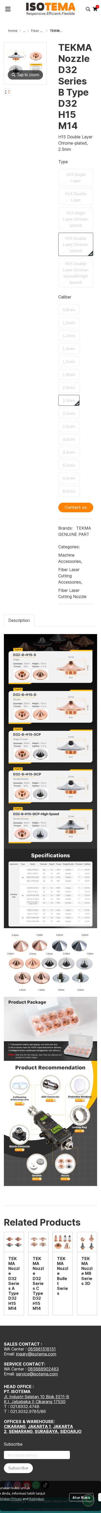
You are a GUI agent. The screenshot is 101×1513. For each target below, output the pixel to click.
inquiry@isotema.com (36, 1353)
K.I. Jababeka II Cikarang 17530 (35, 1401)
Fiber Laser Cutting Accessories (70, 576)
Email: (10, 1373)
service (23, 1373)
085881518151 (42, 1349)
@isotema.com (44, 1373)
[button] (88, 9)
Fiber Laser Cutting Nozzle (72, 593)
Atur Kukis (81, 1497)
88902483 (48, 1369)
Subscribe (18, 1468)
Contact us (76, 507)
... (24, 31)
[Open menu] (8, 9)
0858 (33, 1369)
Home (12, 31)
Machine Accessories (70, 558)
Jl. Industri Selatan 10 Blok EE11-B (36, 1396)
